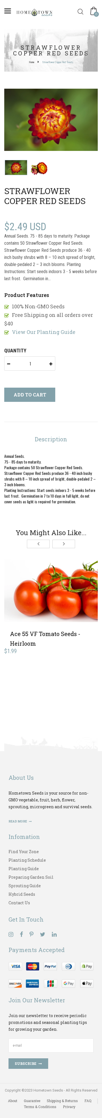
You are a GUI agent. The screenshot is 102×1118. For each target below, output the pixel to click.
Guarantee (32, 1100)
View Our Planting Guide (43, 332)
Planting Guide (23, 868)
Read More (17, 821)
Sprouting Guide (24, 885)
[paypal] (51, 974)
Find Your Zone (23, 851)
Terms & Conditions (40, 1106)
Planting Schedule (27, 860)
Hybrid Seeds (21, 894)
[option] (51, 120)
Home (31, 62)
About (12, 1100)
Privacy (69, 1106)
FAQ (88, 1100)
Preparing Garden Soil (31, 877)
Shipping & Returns (62, 1100)
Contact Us (19, 902)
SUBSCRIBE (25, 1063)
